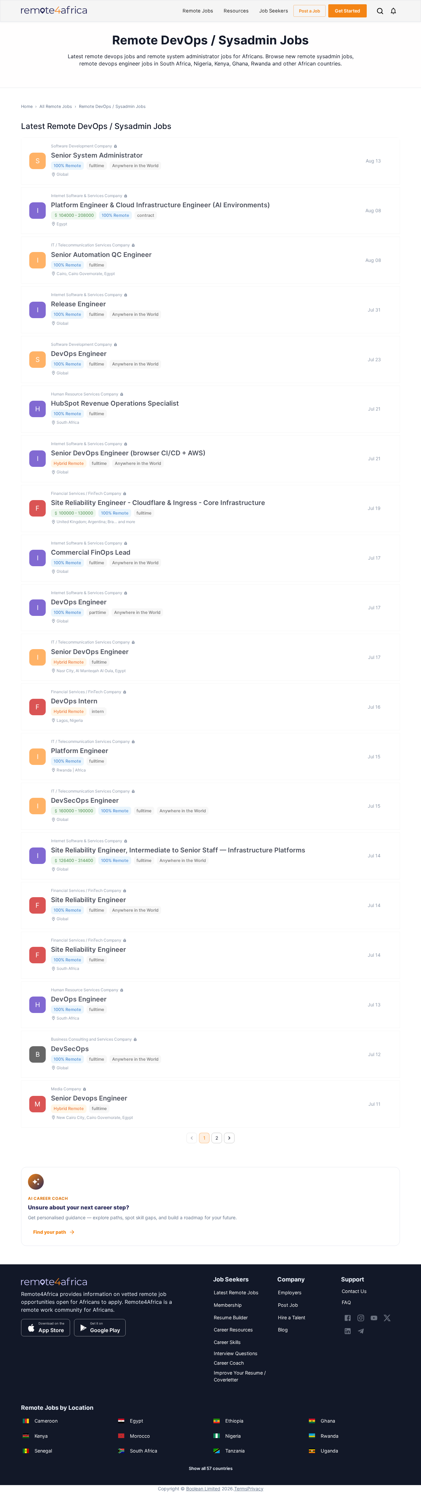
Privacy (255, 1488)
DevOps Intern (74, 701)
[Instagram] (360, 1318)
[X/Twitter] (387, 1318)
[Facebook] (347, 1318)
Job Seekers (273, 11)
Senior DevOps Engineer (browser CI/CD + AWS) (128, 453)
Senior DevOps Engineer (90, 652)
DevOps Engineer (79, 354)
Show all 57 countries (211, 1468)
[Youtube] (374, 1318)
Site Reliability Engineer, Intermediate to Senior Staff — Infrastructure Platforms (178, 850)
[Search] (380, 11)
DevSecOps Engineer (85, 800)
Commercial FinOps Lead (91, 552)
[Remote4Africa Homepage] (54, 14)
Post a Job (309, 10)
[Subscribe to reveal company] (114, 146)
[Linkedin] (347, 1331)
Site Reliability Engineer (88, 900)
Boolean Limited (203, 1488)
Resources (236, 11)
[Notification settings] (393, 10)
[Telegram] (360, 1331)
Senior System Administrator (97, 155)
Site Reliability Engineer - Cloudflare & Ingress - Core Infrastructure (158, 503)
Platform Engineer (79, 751)
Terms (240, 1488)
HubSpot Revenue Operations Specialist (115, 403)
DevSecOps (70, 1049)
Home (27, 106)
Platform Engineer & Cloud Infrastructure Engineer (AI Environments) (160, 205)
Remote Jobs (198, 11)
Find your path (49, 1232)
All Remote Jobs (55, 106)
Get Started (347, 10)
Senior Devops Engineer (89, 1098)
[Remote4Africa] (54, 1286)
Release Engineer (78, 304)
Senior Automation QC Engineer (101, 255)
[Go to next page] (229, 1138)
